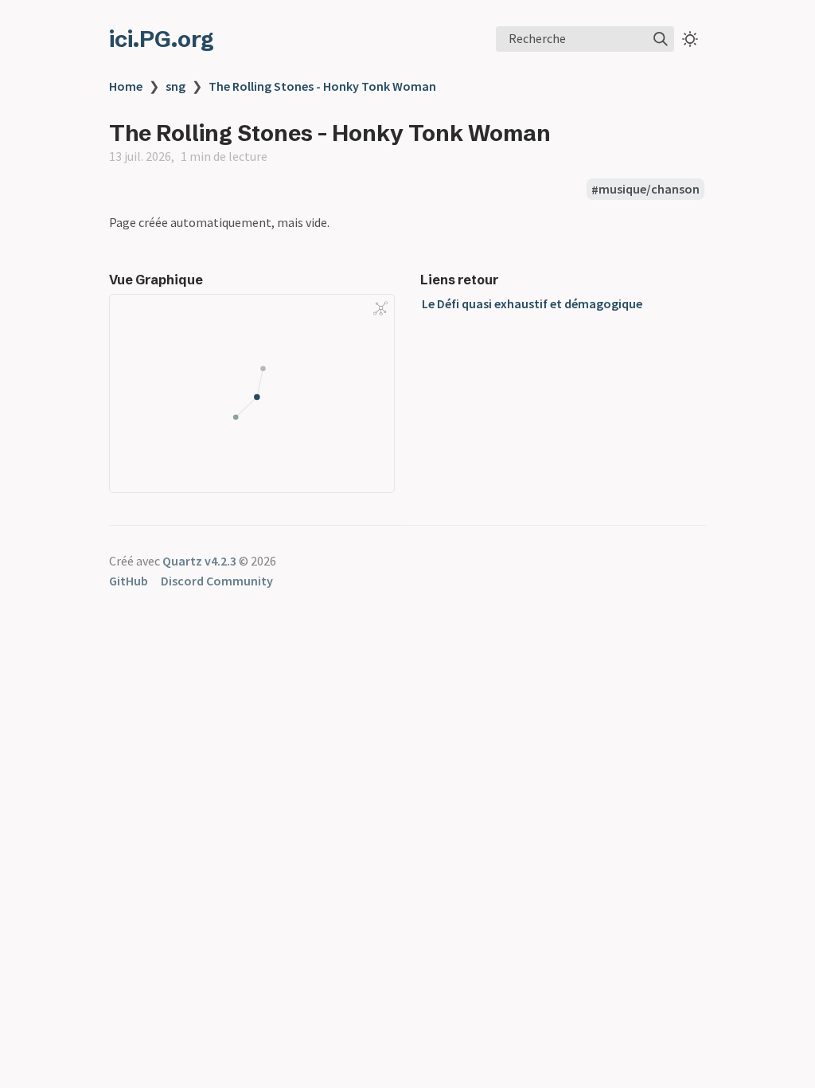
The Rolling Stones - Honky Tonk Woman (322, 86)
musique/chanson (649, 190)
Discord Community (217, 581)
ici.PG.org (161, 39)
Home (125, 86)
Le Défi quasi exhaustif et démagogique (532, 303)
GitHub (128, 581)
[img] (660, 39)
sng (175, 86)
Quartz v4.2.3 (199, 561)
